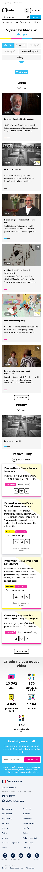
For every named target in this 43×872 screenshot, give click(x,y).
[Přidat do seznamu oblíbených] (37, 96)
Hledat (35, 17)
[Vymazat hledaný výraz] (28, 17)
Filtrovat (23, 72)
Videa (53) (20, 45)
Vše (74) (8, 45)
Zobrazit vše (21, 397)
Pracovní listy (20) (30, 51)
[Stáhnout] (16, 490)
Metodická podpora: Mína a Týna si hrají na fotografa (18, 504)
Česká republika (25, 22)
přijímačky (36, 22)
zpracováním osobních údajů (26, 772)
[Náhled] (21, 490)
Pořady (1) (21, 57)
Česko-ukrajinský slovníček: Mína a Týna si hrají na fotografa (21, 617)
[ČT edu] (8, 11)
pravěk (15, 22)
